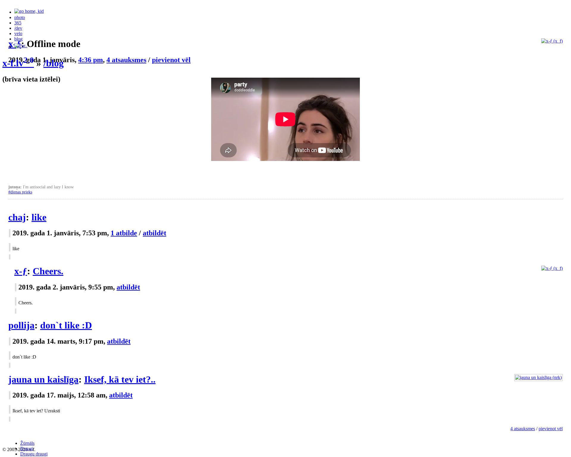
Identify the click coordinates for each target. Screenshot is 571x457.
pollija (21, 325)
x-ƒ (20, 271)
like (39, 217)
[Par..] (20, 46)
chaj (17, 217)
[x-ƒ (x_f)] (552, 268)
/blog (53, 63)
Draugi (26, 448)
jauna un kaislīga (43, 379)
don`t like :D (66, 325)
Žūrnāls (27, 443)
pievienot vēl (551, 428)
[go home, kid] (29, 12)
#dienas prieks (20, 192)
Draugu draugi (34, 453)
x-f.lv (18, 63)
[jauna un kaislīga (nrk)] (538, 377)
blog (18, 38)
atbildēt (154, 233)
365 (17, 22)
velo (18, 33)
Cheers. (48, 271)
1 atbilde (124, 233)
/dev (18, 28)
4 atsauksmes (522, 428)
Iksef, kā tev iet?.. (120, 379)
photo (19, 17)
